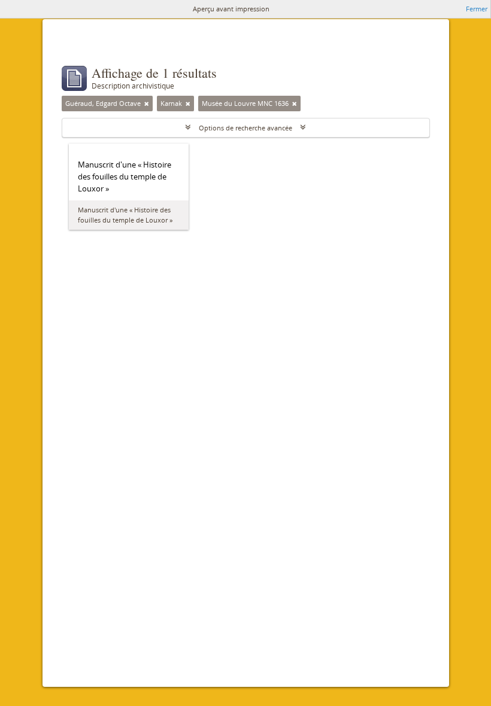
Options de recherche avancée (245, 127)
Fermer (476, 8)
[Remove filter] (146, 103)
